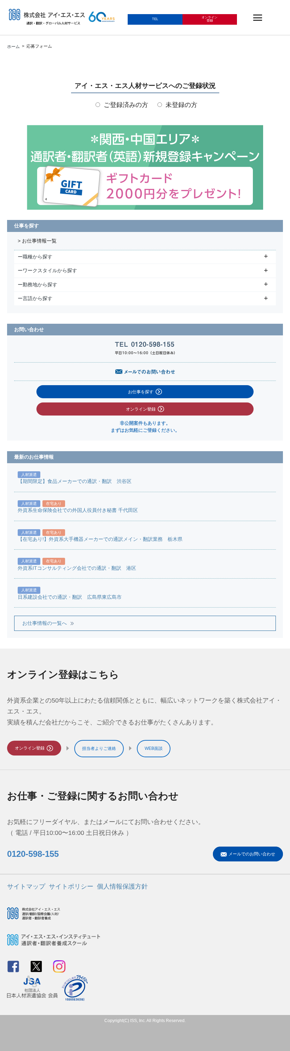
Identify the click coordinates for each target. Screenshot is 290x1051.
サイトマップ (26, 886)
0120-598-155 (33, 854)
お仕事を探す (140, 391)
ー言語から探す (35, 298)
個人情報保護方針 (122, 886)
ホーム (13, 46)
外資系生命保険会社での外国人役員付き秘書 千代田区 (78, 510)
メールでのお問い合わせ (251, 854)
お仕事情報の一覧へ (44, 623)
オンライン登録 (141, 409)
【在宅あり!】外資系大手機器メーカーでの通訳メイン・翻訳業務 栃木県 (100, 539)
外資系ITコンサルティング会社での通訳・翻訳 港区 (77, 568)
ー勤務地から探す (38, 284)
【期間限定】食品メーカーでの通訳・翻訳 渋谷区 (75, 481)
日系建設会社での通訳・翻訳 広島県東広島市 (70, 597)
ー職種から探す (35, 256)
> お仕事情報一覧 (37, 241)
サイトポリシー (71, 886)
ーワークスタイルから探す (48, 270)
